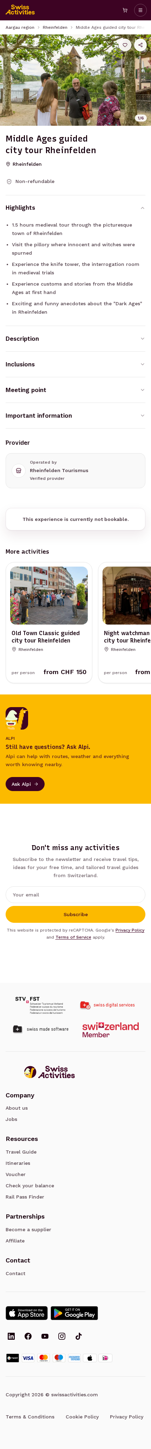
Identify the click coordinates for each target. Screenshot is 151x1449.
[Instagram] (61, 1337)
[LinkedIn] (11, 1337)
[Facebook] (28, 1337)
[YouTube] (45, 1337)
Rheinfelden (55, 27)
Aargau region (20, 27)
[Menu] (140, 10)
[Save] (125, 45)
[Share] (140, 45)
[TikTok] (78, 1337)
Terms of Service (73, 937)
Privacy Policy (130, 930)
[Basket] (125, 10)
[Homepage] (20, 10)
